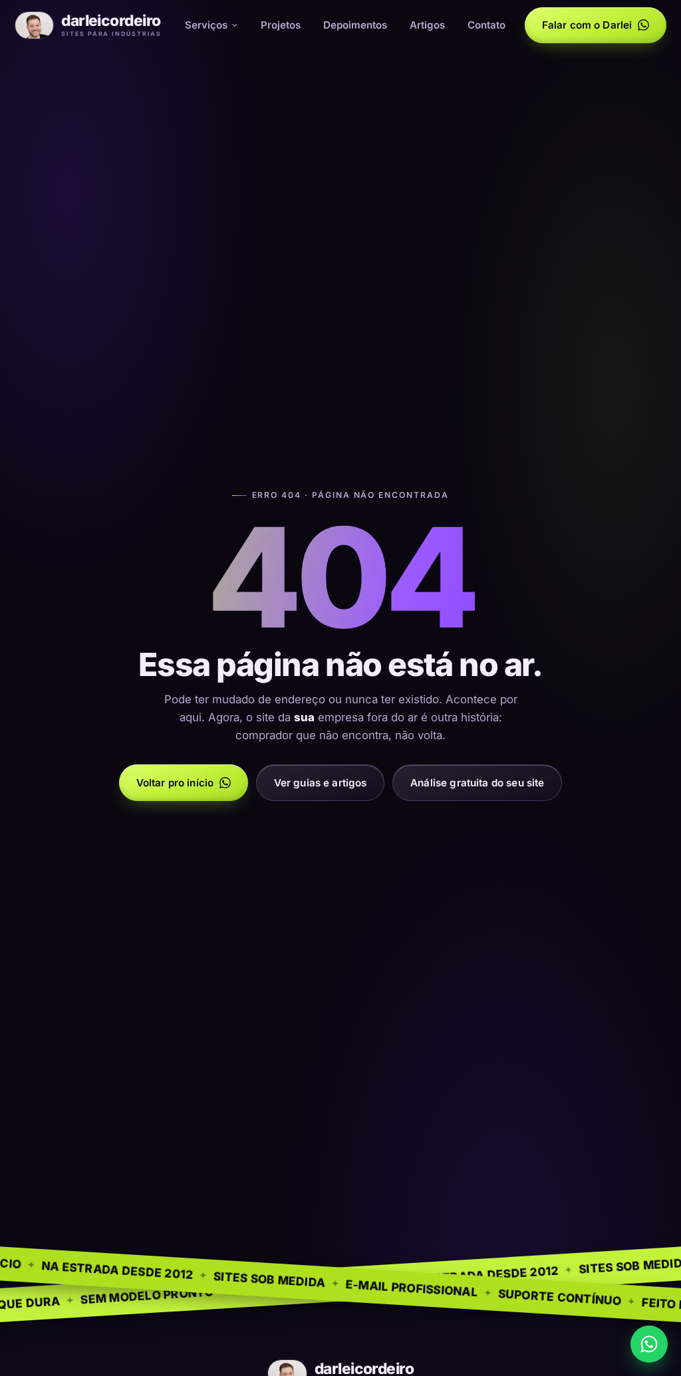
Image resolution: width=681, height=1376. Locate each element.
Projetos (281, 25)
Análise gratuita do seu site (477, 782)
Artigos (427, 25)
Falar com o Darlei (587, 25)
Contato (486, 25)
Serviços (206, 25)
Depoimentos (355, 25)
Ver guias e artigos (320, 782)
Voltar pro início (175, 782)
